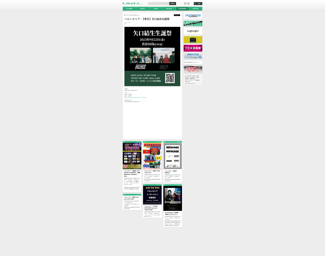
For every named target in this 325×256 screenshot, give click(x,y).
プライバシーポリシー (189, 80)
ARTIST (193, 75)
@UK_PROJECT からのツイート (191, 62)
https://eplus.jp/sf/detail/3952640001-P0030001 (135, 97)
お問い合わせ (187, 81)
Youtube (188, 3)
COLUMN (189, 75)
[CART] (198, 3)
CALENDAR (192, 77)
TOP (186, 75)
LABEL (197, 75)
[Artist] (142, 9)
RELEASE (187, 77)
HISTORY (197, 77)
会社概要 (186, 78)
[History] (195, 9)
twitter (185, 3)
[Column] (129, 9)
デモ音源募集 (196, 80)
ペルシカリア (127, 22)
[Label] (155, 9)
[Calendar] (182, 9)
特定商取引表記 (192, 78)
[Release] (169, 9)
